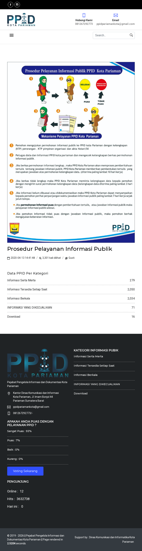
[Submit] (131, 35)
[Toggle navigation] (11, 35)
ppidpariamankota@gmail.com (31, 406)
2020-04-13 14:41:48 (22, 257)
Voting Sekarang (25, 471)
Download (80, 393)
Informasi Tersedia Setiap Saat (94, 365)
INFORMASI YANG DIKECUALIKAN (97, 384)
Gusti (71, 257)
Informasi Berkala (85, 375)
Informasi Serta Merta (88, 356)
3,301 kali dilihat (51, 257)
